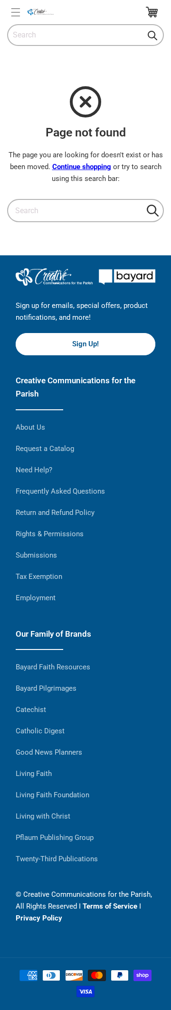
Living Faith (34, 773)
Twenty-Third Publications (57, 859)
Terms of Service (110, 906)
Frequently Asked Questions (60, 491)
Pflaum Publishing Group (55, 837)
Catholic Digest (40, 731)
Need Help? (34, 470)
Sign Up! (85, 344)
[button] (15, 12)
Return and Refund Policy (55, 512)
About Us (30, 427)
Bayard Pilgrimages (46, 688)
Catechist (31, 709)
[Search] (152, 35)
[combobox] (85, 35)
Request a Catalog (45, 448)
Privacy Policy (39, 918)
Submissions (36, 555)
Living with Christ (43, 816)
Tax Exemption (39, 576)
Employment (36, 598)
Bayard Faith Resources (53, 667)
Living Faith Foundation (52, 795)
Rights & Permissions (50, 534)
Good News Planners (49, 752)
